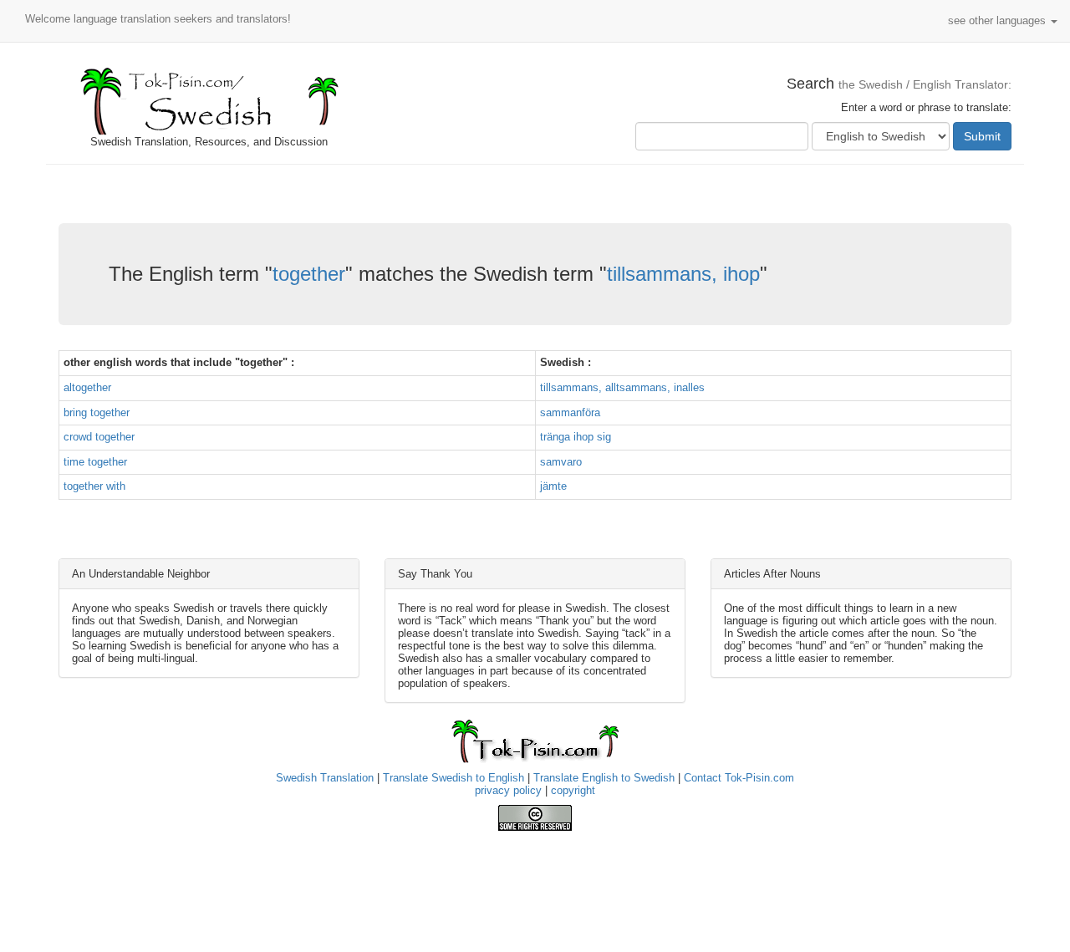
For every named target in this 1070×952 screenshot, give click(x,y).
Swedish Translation (325, 777)
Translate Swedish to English (453, 777)
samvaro (561, 462)
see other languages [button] (998, 20)
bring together (97, 412)
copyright (573, 790)
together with (94, 486)
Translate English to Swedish (604, 777)
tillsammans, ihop (683, 273)
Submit (982, 136)
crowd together (99, 436)
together (309, 273)
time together (95, 462)
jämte (553, 486)
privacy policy (508, 790)
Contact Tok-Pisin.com (739, 777)
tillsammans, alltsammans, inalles (622, 387)
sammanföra (570, 412)
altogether (87, 387)
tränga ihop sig (575, 436)
